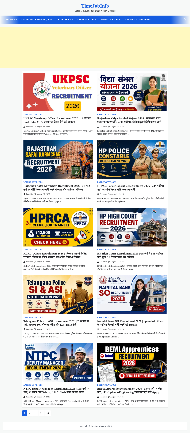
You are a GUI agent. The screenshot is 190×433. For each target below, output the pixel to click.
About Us (11, 19)
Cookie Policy (86, 19)
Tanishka (29, 127)
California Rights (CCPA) (37, 19)
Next (48, 413)
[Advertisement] (95, 47)
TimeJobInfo (95, 6)
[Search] (185, 19)
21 (41, 413)
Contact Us (65, 19)
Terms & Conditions (138, 19)
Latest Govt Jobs (32, 115)
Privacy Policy (110, 19)
